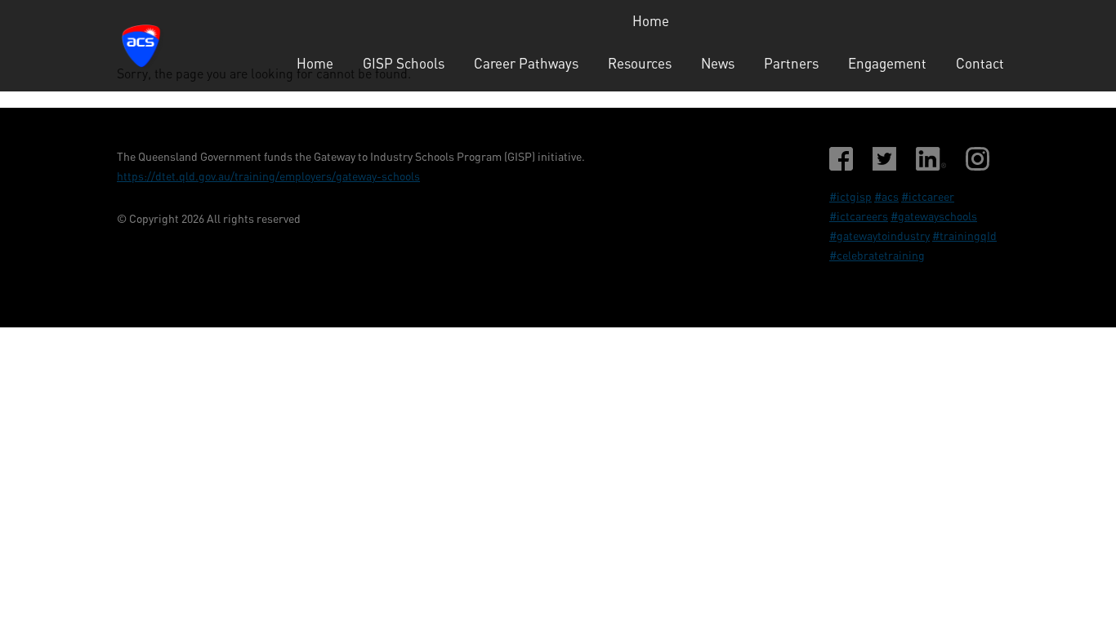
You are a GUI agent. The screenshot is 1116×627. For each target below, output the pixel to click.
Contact (980, 63)
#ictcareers (858, 216)
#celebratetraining (877, 255)
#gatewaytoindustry (879, 235)
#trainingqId (964, 235)
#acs (886, 196)
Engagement (887, 63)
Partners (791, 63)
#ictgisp (850, 196)
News (717, 63)
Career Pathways (526, 63)
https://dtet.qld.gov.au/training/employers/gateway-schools (268, 176)
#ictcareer (927, 196)
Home (650, 20)
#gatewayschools (934, 216)
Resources (640, 63)
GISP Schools (403, 63)
